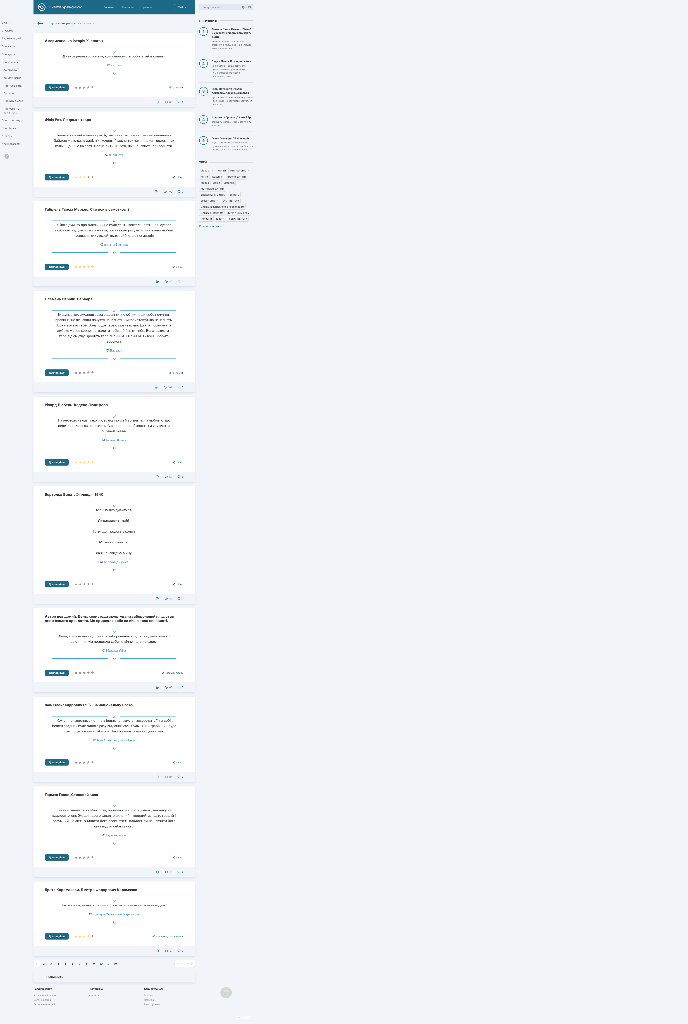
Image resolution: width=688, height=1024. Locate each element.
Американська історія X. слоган (74, 41)
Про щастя (8, 54)
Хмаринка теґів (70, 23)
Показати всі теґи (210, 226)
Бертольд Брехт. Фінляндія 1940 (74, 494)
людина (229, 182)
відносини (207, 170)
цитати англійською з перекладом (222, 206)
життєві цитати (239, 170)
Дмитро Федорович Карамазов (116, 914)
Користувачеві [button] (153, 988)
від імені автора (116, 244)
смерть (234, 194)
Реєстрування (152, 1004)
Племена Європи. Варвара (69, 299)
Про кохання (10, 62)
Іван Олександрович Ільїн (116, 740)
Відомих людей (11, 38)
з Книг (6, 22)
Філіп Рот (116, 155)
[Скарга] (157, 102)
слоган (116, 65)
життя (222, 170)
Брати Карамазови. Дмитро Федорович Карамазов (91, 890)
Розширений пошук (45, 995)
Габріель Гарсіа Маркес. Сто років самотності (87, 209)
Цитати (55, 23)
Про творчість (13, 85)
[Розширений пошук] (243, 7)
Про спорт (10, 93)
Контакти (128, 7)
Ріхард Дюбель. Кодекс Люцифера (76, 405)
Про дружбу (9, 69)
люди (216, 182)
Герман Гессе (116, 835)
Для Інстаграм (11, 143)
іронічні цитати (237, 218)
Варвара (116, 350)
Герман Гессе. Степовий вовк (71, 795)
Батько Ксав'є (116, 440)
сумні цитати (231, 200)
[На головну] (40, 23)
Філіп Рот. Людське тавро (68, 120)
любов (205, 182)
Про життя (8, 46)
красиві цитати (236, 176)
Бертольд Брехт (116, 562)
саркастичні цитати (213, 194)
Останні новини (43, 999)
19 (115, 963)
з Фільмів (7, 30)
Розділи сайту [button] (43, 988)
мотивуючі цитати (212, 188)
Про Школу (9, 128)
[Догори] (226, 992)
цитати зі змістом (212, 212)
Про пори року (11, 120)
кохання (217, 176)
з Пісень (7, 135)
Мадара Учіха (116, 650)
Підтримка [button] (96, 988)
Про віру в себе (13, 100)
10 (101, 963)
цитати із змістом (238, 212)
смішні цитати (209, 200)
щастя (220, 218)
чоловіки (206, 218)
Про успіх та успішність (11, 110)
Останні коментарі (44, 1004)
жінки (204, 176)
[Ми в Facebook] (6, 156)
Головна (109, 7)
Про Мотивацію (12, 77)
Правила (147, 7)
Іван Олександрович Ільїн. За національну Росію (89, 705)
